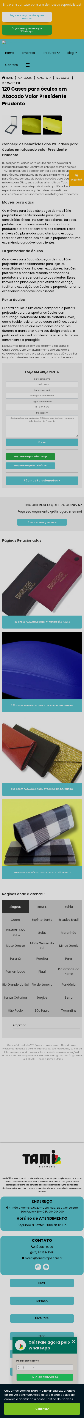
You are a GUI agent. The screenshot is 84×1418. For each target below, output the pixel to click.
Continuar (42, 1408)
